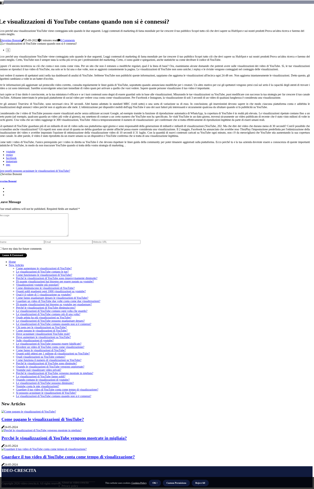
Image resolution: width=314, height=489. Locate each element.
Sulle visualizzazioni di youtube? (35, 340)
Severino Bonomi (11, 40)
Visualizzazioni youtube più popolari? (37, 284)
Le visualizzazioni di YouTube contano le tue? (42, 271)
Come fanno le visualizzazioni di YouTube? (41, 350)
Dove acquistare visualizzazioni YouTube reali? (43, 333)
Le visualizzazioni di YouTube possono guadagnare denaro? (50, 320)
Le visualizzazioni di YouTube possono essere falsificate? (48, 343)
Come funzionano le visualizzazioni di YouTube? (44, 274)
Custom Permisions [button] (176, 483)
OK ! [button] (154, 483)
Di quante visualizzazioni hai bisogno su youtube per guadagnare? (54, 304)
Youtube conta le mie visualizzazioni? (37, 386)
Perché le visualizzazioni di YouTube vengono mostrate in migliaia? (54, 373)
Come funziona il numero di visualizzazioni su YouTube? (48, 360)
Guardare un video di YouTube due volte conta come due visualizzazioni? (58, 301)
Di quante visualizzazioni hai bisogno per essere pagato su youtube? (55, 281)
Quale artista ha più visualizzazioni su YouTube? (43, 317)
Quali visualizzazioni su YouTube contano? (40, 356)
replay (9, 154)
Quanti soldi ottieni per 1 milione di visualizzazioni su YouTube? (53, 353)
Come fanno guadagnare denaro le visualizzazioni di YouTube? (52, 297)
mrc (8, 164)
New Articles (16, 265)
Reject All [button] (200, 483)
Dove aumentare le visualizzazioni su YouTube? (43, 337)
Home (12, 261)
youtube (10, 151)
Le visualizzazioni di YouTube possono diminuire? (45, 383)
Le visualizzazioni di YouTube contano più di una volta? (48, 314)
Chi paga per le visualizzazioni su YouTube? (41, 327)
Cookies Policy (138, 483)
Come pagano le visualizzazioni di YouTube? (42, 330)
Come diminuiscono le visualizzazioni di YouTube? (45, 288)
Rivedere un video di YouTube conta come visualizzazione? (50, 347)
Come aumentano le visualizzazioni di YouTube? (44, 268)
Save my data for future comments (22, 248)
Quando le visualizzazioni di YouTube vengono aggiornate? (50, 366)
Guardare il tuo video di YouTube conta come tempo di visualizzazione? (57, 389)
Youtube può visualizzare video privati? (38, 369)
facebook (11, 158)
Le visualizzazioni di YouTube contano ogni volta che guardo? (51, 310)
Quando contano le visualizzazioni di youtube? (43, 379)
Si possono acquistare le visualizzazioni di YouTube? (46, 392)
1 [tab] (8, 50)
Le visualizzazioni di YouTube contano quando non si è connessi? (53, 324)
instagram (11, 161)
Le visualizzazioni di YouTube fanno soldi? (40, 376)
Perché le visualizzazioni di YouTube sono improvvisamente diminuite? (56, 278)
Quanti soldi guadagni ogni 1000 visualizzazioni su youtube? (51, 291)
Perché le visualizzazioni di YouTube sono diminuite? (46, 363)
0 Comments (67, 40)
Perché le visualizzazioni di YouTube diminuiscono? (46, 307)
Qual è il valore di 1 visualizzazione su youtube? (43, 294)
